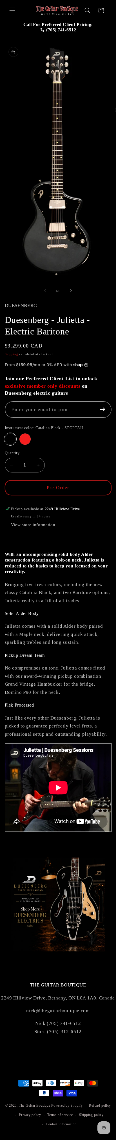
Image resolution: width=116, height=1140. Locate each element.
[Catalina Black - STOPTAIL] (10, 439)
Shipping (11, 354)
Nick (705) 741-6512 (58, 1023)
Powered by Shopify (67, 1106)
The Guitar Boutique (34, 1106)
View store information (33, 524)
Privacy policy (30, 1115)
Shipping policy (91, 1115)
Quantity (12, 453)
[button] (12, 10)
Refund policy (100, 1105)
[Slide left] (45, 291)
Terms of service (60, 1115)
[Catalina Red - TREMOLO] (25, 439)
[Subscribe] (102, 409)
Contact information (61, 1124)
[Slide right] (71, 291)
